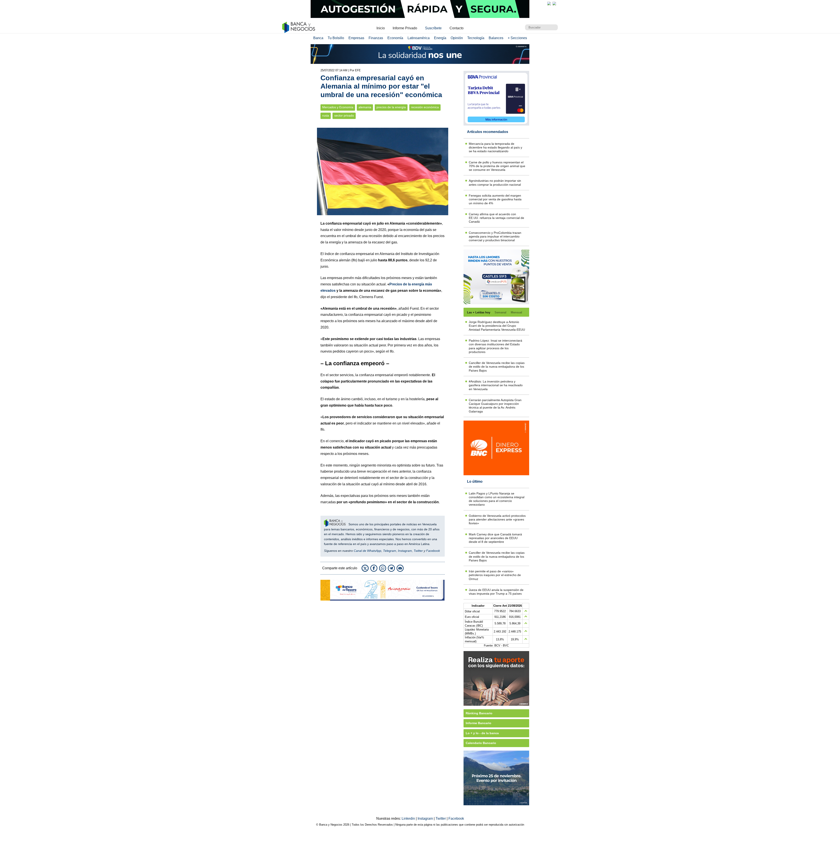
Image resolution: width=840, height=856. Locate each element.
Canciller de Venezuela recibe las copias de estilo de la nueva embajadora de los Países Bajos (497, 366)
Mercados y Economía (337, 107)
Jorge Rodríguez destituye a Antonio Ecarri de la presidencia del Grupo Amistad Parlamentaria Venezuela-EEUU (497, 325)
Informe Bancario (478, 723)
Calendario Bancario (481, 743)
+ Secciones (517, 38)
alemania (365, 107)
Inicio (380, 28)
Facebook (433, 550)
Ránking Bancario (479, 713)
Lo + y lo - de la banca (482, 733)
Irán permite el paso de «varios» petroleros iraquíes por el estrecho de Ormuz (495, 575)
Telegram (389, 550)
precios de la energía (391, 107)
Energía (440, 38)
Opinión (457, 38)
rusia (325, 115)
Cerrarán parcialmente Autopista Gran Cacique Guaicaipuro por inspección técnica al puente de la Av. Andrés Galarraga (495, 405)
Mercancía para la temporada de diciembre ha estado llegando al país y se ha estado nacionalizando (495, 147)
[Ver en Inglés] (549, 3)
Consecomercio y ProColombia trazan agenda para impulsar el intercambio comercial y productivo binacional (495, 236)
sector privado (344, 115)
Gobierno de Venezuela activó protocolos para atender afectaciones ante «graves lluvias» (497, 519)
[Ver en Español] (554, 3)
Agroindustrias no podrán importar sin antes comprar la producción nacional (495, 182)
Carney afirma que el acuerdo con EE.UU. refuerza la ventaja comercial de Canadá (496, 218)
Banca (318, 38)
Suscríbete (433, 28)
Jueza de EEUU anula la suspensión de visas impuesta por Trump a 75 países (496, 591)
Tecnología (475, 38)
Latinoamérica (419, 38)
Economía (395, 38)
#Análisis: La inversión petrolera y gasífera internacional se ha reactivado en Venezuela (496, 385)
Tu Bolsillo (336, 38)
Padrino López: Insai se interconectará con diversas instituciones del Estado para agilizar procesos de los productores (495, 346)
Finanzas (376, 38)
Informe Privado (405, 28)
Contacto (457, 28)
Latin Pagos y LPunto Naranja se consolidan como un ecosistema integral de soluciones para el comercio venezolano (496, 499)
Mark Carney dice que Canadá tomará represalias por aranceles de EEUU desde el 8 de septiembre (495, 538)
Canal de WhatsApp (367, 550)
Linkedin (409, 818)
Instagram (405, 550)
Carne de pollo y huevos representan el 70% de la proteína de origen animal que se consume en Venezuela (497, 166)
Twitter (418, 550)
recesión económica (425, 107)
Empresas (356, 38)
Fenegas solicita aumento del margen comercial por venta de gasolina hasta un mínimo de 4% (495, 199)
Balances (496, 38)
